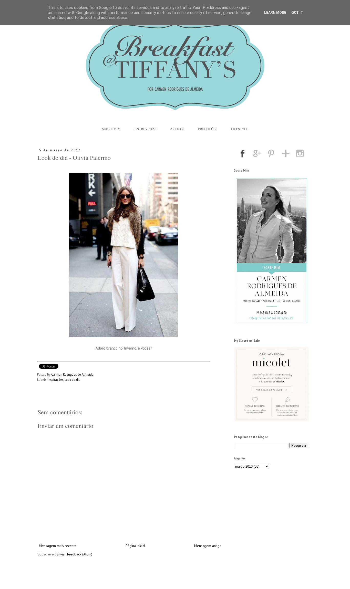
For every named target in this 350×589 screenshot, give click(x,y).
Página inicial (135, 545)
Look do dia (72, 379)
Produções (207, 129)
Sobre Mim (111, 129)
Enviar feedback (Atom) (74, 554)
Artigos (177, 129)
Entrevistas (145, 129)
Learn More (275, 12)
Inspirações (55, 379)
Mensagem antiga (207, 545)
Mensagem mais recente (58, 545)
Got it (297, 12)
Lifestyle (239, 129)
